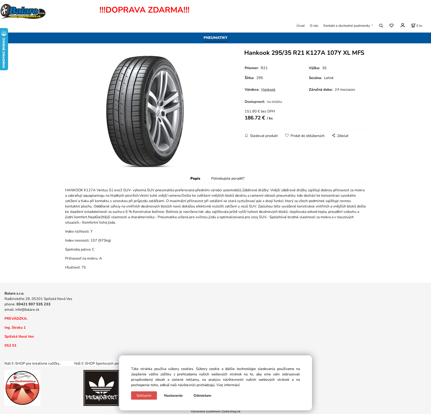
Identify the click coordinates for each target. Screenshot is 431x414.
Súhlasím (144, 395)
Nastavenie (173, 395)
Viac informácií (228, 385)
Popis (195, 178)
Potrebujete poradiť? (227, 178)
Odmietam (202, 395)
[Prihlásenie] (402, 25)
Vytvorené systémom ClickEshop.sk (215, 411)
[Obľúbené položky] (391, 26)
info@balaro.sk (27, 309)
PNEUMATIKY (215, 37)
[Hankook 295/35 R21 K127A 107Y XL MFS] (144, 111)
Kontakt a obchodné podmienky (346, 25)
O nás (314, 25)
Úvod (301, 25)
